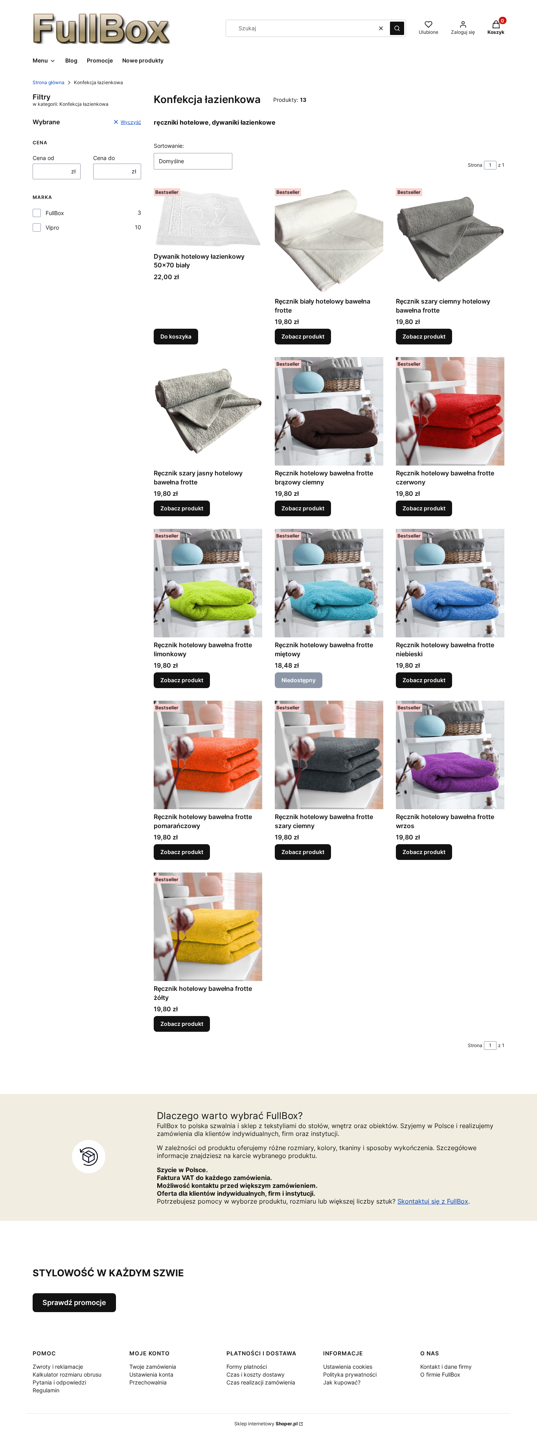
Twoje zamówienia (152, 1366)
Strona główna (48, 82)
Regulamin (46, 1390)
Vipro (52, 227)
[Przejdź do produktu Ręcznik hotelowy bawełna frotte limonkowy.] (208, 583)
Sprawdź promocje (74, 1302)
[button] (397, 28)
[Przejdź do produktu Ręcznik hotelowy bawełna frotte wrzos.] (450, 755)
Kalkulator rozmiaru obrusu (67, 1374)
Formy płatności (246, 1366)
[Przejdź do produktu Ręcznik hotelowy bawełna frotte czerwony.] (450, 411)
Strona (475, 165)
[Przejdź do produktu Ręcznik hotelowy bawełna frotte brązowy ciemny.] (329, 411)
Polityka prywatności (350, 1374)
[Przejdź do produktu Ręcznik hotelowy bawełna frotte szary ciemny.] (329, 755)
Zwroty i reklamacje (58, 1366)
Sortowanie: (169, 145)
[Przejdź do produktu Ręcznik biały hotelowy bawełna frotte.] (329, 239)
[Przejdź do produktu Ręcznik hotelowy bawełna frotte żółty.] (208, 927)
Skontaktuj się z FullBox (432, 1201)
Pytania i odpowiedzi (59, 1382)
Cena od (43, 158)
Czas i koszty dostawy (255, 1374)
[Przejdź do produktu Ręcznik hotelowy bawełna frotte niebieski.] (450, 583)
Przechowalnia (148, 1382)
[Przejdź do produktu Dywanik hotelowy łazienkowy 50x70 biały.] (208, 217)
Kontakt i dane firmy (446, 1366)
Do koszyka (175, 336)
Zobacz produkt (302, 336)
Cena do (104, 158)
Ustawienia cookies (347, 1366)
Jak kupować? (341, 1382)
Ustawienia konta (151, 1374)
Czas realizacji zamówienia (260, 1382)
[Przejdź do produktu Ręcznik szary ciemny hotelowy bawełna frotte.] (450, 239)
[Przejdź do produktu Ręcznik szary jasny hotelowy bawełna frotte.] (208, 411)
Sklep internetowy (266, 1424)
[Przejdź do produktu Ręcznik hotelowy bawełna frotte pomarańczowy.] (208, 755)
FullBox (55, 213)
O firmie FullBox (440, 1374)
